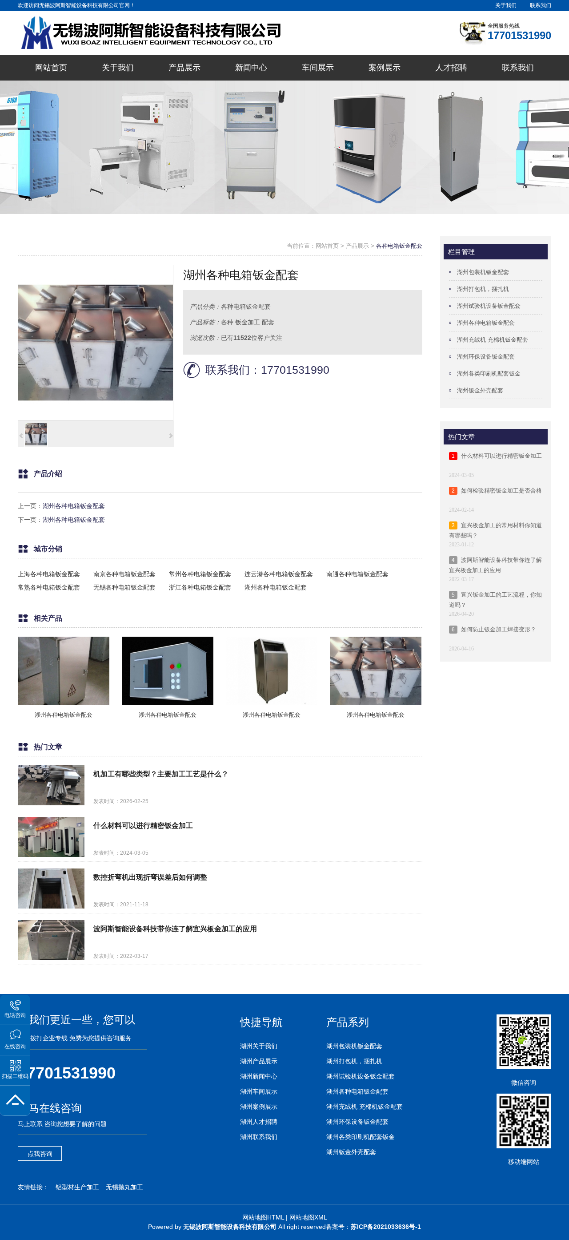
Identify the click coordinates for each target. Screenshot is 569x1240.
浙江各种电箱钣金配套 (200, 587)
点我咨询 (40, 1153)
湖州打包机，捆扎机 (483, 289)
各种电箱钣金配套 (399, 245)
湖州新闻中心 (258, 1076)
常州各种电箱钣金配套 (200, 574)
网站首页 (327, 245)
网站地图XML (308, 1217)
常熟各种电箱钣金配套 (49, 587)
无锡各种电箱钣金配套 (124, 587)
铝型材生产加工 (77, 1187)
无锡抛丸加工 (124, 1187)
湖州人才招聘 (258, 1121)
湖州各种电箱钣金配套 (74, 505)
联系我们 (540, 5)
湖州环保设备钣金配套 (486, 356)
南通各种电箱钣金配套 (357, 574)
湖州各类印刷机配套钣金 (489, 373)
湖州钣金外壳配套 (480, 390)
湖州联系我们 (258, 1136)
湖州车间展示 (258, 1091)
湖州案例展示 (258, 1106)
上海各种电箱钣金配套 (49, 574)
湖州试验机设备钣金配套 (489, 306)
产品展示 (357, 245)
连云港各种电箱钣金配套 (278, 574)
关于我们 (506, 5)
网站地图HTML (263, 1217)
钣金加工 (247, 322)
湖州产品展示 (258, 1061)
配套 (268, 322)
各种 (227, 322)
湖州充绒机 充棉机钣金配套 (492, 339)
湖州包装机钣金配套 (483, 272)
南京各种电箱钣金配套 (124, 574)
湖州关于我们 (258, 1046)
